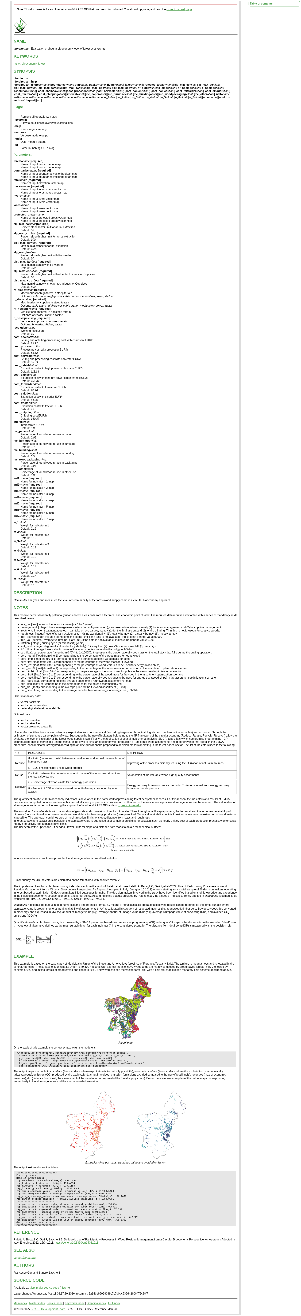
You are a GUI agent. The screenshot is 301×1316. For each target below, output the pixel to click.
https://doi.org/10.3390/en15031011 (76, 1242)
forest (41, 63)
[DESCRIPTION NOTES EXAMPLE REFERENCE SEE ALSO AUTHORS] (20, 32)
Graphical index (96, 1303)
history (65, 1287)
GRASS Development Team (47, 1309)
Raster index (37, 1303)
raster (17, 63)
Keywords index (74, 1303)
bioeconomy (29, 63)
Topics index (55, 1303)
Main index (20, 1303)
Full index (114, 1303)
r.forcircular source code (44, 1287)
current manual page (179, 9)
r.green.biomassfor (129, 805)
